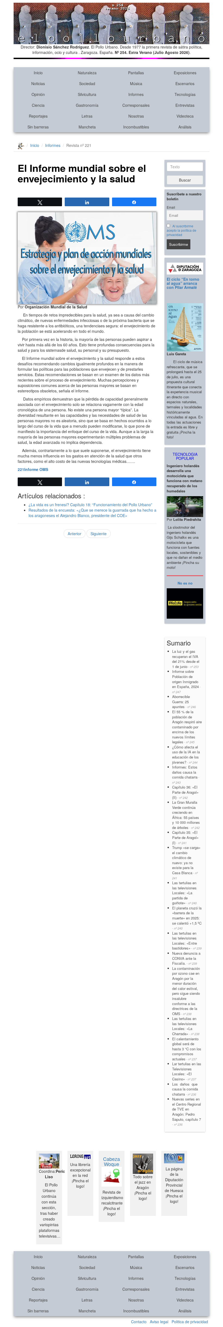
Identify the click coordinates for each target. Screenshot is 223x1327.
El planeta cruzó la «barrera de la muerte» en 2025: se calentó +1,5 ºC (187, 917)
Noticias (38, 83)
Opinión (38, 94)
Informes (136, 94)
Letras (87, 116)
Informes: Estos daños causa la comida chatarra (185, 774)
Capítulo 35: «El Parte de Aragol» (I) (185, 837)
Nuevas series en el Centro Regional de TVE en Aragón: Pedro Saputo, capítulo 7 (186, 1111)
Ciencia (38, 105)
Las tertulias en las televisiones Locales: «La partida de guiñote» (184, 892)
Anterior (74, 533)
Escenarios (184, 83)
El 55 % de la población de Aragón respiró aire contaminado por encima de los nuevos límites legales (187, 726)
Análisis (184, 127)
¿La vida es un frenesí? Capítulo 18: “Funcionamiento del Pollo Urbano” (90, 504)
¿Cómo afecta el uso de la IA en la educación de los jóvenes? (186, 754)
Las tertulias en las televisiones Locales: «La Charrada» (185, 1026)
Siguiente (99, 533)
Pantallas (136, 72)
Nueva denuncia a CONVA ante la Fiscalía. (186, 958)
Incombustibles (136, 127)
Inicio (38, 72)
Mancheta (87, 127)
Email (171, 207)
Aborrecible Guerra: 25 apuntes (184, 701)
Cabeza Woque (111, 1161)
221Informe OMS (33, 469)
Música (136, 83)
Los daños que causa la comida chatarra (185, 1089)
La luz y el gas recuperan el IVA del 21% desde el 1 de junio (185, 659)
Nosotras (136, 116)
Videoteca (185, 116)
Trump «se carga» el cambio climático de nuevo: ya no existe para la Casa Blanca (186, 862)
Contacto (139, 1321)
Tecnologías (185, 94)
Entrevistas (184, 105)
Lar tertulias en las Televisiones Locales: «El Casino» (186, 1071)
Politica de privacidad (190, 1321)
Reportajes (38, 116)
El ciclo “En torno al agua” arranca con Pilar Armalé (183, 283)
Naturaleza (87, 72)
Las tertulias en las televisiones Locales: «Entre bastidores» (187, 941)
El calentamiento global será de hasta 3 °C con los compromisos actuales (186, 1048)
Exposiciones (185, 72)
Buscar (185, 180)
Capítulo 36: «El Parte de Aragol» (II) (185, 792)
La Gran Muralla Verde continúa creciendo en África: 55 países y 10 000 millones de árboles (186, 815)
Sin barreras (38, 127)
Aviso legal (159, 1321)
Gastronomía (87, 105)
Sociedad (87, 83)
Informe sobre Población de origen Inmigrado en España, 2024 (186, 681)
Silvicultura (87, 94)
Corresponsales (136, 105)
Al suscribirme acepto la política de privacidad (181, 230)
